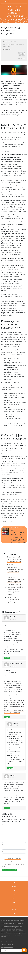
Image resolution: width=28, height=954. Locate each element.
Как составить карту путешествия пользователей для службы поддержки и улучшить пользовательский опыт (15, 579)
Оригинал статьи (6, 521)
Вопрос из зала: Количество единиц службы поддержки (13, 599)
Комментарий (6, 825)
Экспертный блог (18, 941)
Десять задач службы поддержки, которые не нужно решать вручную (14, 559)
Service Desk (14, 44)
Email (4, 852)
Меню (7, 2)
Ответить (7, 657)
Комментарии (7, 49)
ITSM (9, 44)
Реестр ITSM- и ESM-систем (7, 947)
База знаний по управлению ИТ (7, 944)
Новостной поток (21, 58)
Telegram (3, 941)
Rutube (7, 941)
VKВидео (12, 941)
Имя (3, 845)
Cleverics (7, 921)
